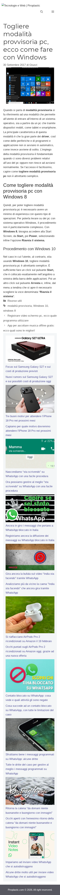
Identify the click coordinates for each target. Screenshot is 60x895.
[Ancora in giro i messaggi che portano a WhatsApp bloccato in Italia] (30, 508)
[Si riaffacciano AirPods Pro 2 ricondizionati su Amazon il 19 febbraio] (30, 615)
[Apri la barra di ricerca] (41, 12)
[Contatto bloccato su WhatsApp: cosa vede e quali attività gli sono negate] (30, 676)
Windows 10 (40, 305)
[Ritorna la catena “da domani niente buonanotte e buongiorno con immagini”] (30, 791)
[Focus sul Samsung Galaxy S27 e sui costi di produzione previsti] (30, 350)
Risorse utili (15, 300)
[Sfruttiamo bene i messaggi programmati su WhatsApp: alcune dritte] (30, 735)
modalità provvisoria (20, 305)
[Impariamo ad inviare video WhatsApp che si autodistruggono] (30, 845)
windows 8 (9, 310)
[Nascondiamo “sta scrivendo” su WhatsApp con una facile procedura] (30, 454)
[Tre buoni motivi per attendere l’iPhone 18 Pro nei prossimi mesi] (30, 399)
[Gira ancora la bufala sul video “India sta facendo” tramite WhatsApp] (30, 558)
